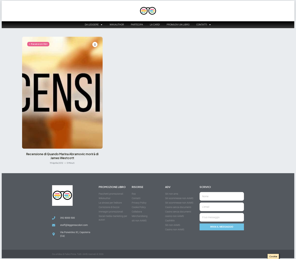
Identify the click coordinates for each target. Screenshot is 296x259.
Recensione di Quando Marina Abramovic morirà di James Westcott (62, 156)
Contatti (201, 24)
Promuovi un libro (178, 24)
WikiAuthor (117, 24)
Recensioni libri (39, 44)
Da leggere (92, 24)
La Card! (155, 24)
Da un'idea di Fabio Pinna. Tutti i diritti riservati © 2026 (77, 254)
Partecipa (137, 24)
